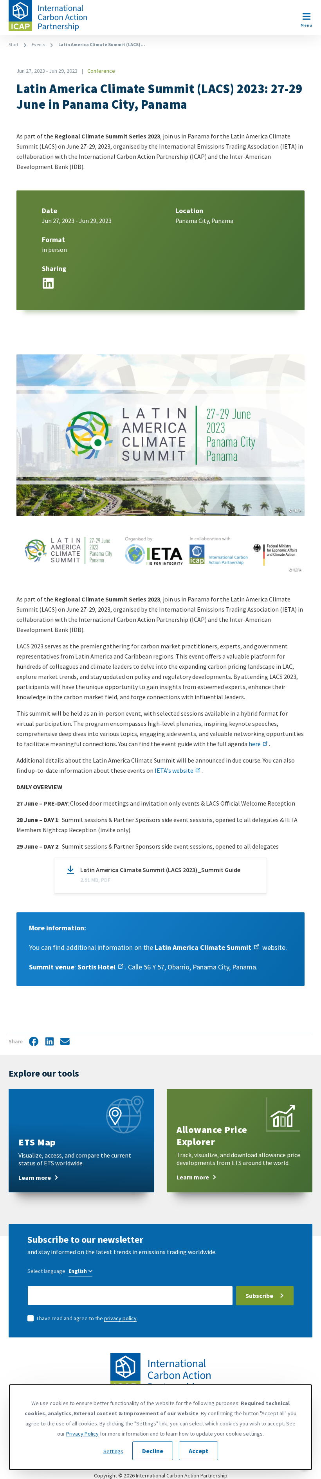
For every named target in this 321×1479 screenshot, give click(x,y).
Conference (101, 70)
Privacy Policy (82, 1433)
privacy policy (120, 1318)
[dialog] (160, 1427)
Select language (46, 1270)
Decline (152, 1451)
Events (38, 44)
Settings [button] (113, 1451)
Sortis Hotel (96, 966)
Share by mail (65, 1042)
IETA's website (174, 770)
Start (13, 44)
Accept (198, 1451)
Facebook (33, 1042)
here (255, 744)
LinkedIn (48, 282)
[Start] (48, 15)
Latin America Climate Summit (203, 947)
